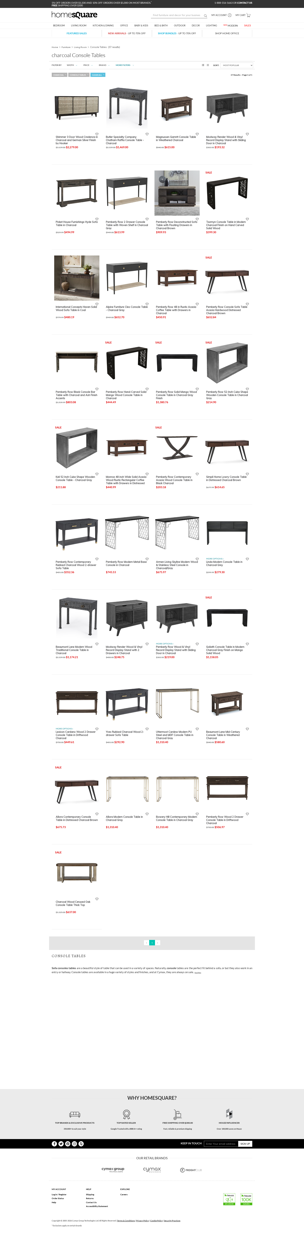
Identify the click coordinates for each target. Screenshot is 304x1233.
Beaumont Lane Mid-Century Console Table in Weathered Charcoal (223, 734)
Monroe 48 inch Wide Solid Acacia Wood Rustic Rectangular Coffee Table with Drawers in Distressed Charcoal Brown (126, 479)
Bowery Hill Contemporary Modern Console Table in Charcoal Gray (176, 818)
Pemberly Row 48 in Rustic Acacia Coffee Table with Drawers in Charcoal (176, 309)
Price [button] (86, 65)
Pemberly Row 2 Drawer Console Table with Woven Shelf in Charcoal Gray (127, 224)
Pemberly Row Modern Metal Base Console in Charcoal (126, 563)
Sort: (216, 65)
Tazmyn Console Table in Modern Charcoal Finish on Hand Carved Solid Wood (226, 224)
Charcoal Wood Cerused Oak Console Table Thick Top (73, 903)
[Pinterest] (67, 1143)
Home (55, 47)
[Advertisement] (116, 984)
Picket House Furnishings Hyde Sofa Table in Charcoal (77, 223)
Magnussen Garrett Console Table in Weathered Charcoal (176, 138)
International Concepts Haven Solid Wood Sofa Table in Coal (76, 308)
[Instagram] (74, 1143)
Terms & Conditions (126, 1220)
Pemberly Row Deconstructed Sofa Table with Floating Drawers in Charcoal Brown (176, 224)
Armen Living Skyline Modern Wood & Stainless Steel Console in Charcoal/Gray (177, 564)
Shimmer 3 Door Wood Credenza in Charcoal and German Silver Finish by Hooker (77, 140)
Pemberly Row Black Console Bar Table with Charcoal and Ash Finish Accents (76, 394)
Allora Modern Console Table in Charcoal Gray (124, 818)
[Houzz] (81, 1143)
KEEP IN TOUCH (191, 1143)
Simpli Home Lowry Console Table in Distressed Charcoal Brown (226, 478)
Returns (90, 1198)
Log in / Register (59, 1194)
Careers (124, 1194)
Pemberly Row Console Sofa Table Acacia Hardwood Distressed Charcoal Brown (226, 309)
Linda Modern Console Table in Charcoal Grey (224, 563)
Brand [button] (102, 65)
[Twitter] (61, 1143)
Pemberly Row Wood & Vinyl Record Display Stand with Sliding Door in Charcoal (176, 649)
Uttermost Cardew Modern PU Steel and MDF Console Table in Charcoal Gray (174, 734)
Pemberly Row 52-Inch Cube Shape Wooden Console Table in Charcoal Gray (227, 394)
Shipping (90, 1194)
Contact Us (91, 1202)
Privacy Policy (142, 1220)
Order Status (58, 1198)
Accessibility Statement (97, 1206)
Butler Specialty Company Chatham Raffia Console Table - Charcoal (125, 140)
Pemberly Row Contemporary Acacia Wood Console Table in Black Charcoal (174, 479)
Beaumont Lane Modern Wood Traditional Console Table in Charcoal (74, 649)
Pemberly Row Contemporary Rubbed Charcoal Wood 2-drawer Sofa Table (76, 564)
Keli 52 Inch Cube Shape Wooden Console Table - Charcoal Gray (75, 478)
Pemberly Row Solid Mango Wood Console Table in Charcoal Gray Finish (176, 394)
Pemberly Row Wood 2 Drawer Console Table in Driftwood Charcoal (224, 819)
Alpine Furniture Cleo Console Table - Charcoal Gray (127, 308)
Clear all (97, 75)
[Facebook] (54, 1143)
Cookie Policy (156, 1220)
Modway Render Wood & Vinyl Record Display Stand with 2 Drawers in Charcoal (124, 649)
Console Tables (78, 75)
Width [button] (70, 65)
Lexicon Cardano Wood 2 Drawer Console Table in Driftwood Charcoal (76, 734)
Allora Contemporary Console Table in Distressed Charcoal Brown (77, 818)
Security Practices (172, 1220)
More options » (215, 558)
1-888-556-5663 (223, 2)
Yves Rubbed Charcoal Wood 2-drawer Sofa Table (125, 733)
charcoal (58, 75)
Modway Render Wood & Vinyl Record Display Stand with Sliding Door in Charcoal (226, 140)
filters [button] (123, 65)
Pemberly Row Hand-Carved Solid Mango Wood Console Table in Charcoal (126, 394)
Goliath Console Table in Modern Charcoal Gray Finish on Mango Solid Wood (225, 649)
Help (54, 1202)
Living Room (80, 47)
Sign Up (245, 1143)
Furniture (66, 47)
